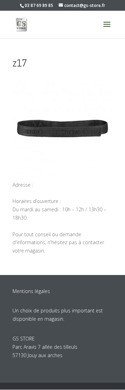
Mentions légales (31, 291)
